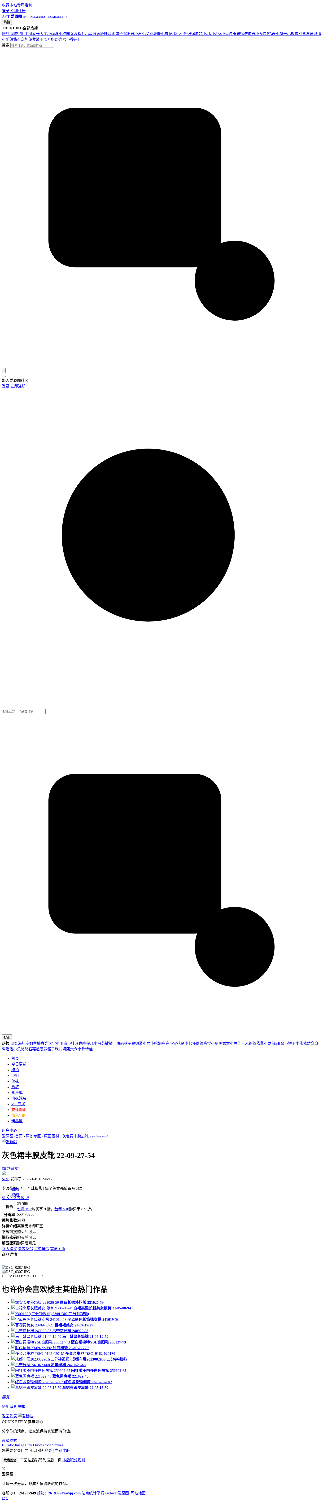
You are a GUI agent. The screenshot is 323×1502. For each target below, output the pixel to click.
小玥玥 (208, 34)
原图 (15, 1189)
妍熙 (55, 39)
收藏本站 (9, 5)
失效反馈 (25, 1249)
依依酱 (249, 34)
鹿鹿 (157, 34)
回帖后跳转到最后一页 (42, 1460)
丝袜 (15, 1081)
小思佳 (227, 34)
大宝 (43, 34)
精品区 (17, 1121)
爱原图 (7, 1136)
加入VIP (18, 1115)
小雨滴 (53, 34)
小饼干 (281, 34)
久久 (5, 1179)
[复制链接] (10, 1169)
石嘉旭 (22, 39)
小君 (138, 34)
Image (19, 1445)
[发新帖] (9, 1142)
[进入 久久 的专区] (4, 1174)
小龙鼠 (261, 34)
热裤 (15, 1087)
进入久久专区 (15, 1198)
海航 (13, 34)
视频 (15, 1195)
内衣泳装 (18, 1098)
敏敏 (100, 34)
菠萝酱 (34, 39)
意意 (217, 34)
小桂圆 (64, 34)
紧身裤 (17, 1093)
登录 (5, 11)
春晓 (74, 34)
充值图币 (18, 1110)
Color (9, 1445)
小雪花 (166, 34)
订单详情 (41, 1249)
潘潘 (317, 34)
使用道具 (9, 1407)
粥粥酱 (128, 34)
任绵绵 (189, 34)
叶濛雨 (109, 34)
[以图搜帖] (161, 366)
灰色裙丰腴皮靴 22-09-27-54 (85, 1136)
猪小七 (177, 34)
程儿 (81, 34)
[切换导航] (4, 376)
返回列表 (9, 1416)
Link (28, 1445)
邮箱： (59, 1493)
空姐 (21, 34)
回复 (5, 1397)
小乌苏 (90, 34)
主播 (28, 34)
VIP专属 (18, 1104)
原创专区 (33, 1136)
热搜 (7, 22)
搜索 (5, 45)
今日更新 (18, 1064)
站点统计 (89, 1493)
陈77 (198, 34)
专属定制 (24, 5)
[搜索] (4, 370)
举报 (22, 1407)
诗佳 (77, 39)
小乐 (5, 39)
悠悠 (13, 39)
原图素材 (51, 1136)
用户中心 (9, 1130)
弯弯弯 (308, 34)
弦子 (119, 34)
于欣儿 (45, 39)
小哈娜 (147, 34)
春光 (36, 34)
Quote (37, 1445)
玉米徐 (238, 34)
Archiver (111, 1493)
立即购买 (9, 1249)
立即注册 (18, 11)
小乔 (70, 39)
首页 (15, 1059)
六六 (62, 39)
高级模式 (9, 1441)
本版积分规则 (73, 1460)
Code (47, 1445)
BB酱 (271, 34)
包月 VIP (24, 1209)
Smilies (57, 1445)
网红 (5, 34)
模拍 (15, 1070)
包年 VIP (61, 1209)
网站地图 (138, 1493)
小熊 (291, 34)
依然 (298, 34)
